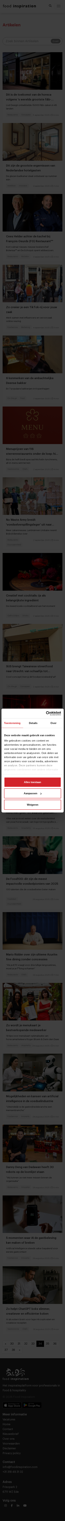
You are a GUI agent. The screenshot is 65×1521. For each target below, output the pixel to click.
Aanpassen (30, 793)
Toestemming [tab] (12, 722)
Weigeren (32, 804)
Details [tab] (33, 722)
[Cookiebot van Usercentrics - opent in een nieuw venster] (46, 713)
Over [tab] (53, 722)
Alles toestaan (32, 781)
